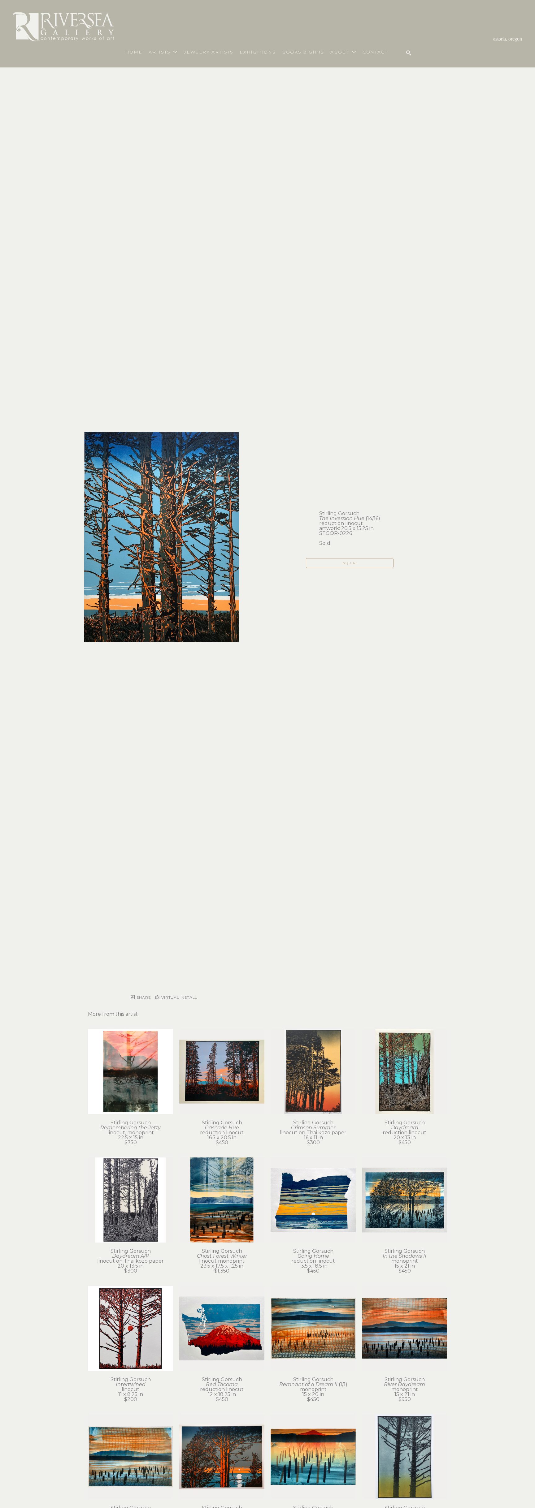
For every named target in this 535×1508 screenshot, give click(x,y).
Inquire (349, 563)
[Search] (408, 52)
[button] (163, 52)
